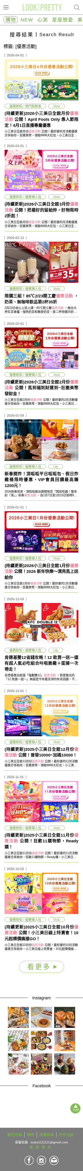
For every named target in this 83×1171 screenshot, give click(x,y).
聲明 (30, 1135)
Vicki (56, 106)
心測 (42, 19)
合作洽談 (66, 1135)
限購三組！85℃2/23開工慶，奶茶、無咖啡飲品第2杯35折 (41, 299)
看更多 (40, 967)
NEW (27, 19)
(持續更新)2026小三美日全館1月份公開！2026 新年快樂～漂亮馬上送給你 (41, 571)
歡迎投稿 (14, 1135)
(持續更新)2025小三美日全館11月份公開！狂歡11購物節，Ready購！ (41, 841)
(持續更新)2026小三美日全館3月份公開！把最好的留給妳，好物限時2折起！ (41, 210)
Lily (55, 466)
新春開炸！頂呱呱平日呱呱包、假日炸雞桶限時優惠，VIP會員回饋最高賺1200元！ (41, 480)
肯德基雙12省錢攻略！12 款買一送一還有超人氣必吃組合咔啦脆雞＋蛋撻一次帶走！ (41, 663)
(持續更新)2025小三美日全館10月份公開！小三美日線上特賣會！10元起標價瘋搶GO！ (41, 933)
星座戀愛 (62, 19)
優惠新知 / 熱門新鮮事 (25, 106)
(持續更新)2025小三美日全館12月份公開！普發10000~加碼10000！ (41, 752)
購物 (11, 19)
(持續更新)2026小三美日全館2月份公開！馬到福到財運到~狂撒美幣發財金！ (41, 388)
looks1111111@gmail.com (49, 1142)
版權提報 (46, 1135)
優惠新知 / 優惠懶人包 (25, 197)
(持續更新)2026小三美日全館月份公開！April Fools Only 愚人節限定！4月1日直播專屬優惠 (41, 119)
